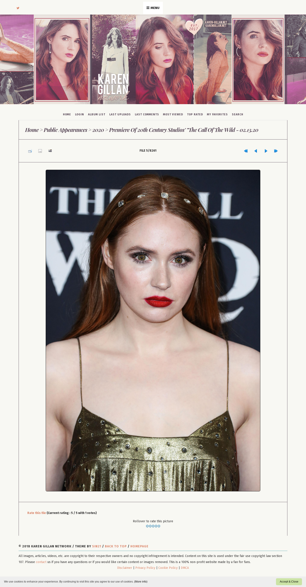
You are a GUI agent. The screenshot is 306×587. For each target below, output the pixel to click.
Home (67, 114)
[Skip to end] (277, 150)
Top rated (195, 114)
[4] (156, 523)
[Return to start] (253, 150)
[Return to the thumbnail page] (29, 150)
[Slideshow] (44, 150)
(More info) (140, 581)
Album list (96, 114)
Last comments (147, 114)
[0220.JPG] (153, 328)
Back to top (116, 544)
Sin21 (96, 544)
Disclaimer (124, 565)
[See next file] (269, 150)
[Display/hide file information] (37, 150)
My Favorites (217, 114)
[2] (150, 523)
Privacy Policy (145, 565)
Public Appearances (65, 129)
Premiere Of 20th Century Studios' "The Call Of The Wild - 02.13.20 (182, 129)
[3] (153, 523)
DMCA (185, 565)
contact (41, 559)
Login (79, 114)
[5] (158, 523)
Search (237, 114)
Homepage (139, 544)
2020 (98, 129)
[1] (147, 523)
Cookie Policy (168, 565)
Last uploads (120, 114)
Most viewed (173, 114)
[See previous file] (261, 150)
